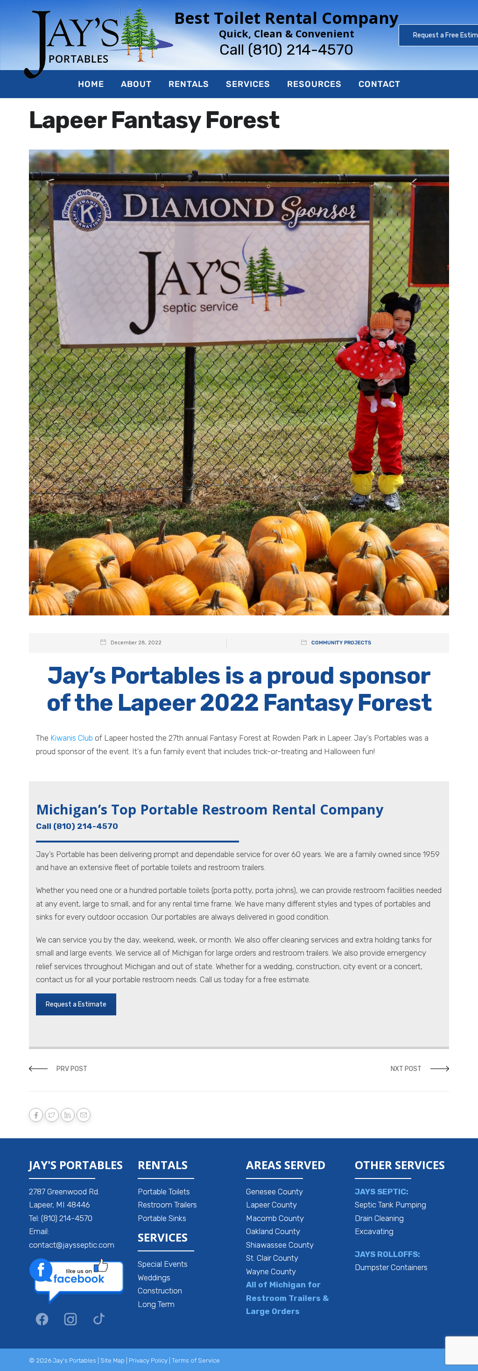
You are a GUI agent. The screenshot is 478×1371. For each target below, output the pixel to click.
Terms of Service (196, 1360)
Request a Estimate (76, 1004)
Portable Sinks (162, 1218)
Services (248, 84)
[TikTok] (98, 1319)
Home (91, 84)
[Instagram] (70, 1319)
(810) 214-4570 (300, 49)
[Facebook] (42, 1319)
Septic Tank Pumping (390, 1204)
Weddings (154, 1277)
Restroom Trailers (167, 1204)
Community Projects (341, 643)
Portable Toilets (164, 1191)
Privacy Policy (148, 1360)
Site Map (112, 1360)
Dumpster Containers (391, 1267)
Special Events (163, 1264)
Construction (160, 1290)
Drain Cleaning (379, 1218)
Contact (379, 84)
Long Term (156, 1304)
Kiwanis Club (71, 738)
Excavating (374, 1231)
